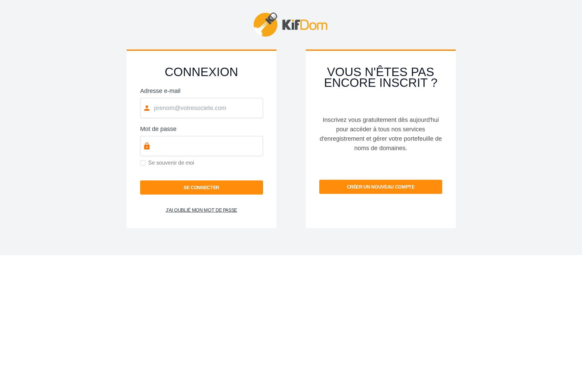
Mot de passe (158, 129)
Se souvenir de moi (171, 163)
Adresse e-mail (160, 91)
